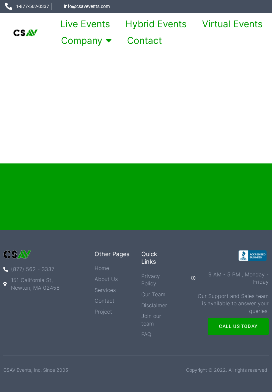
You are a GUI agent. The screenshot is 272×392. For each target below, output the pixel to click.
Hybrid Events (156, 24)
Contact (144, 40)
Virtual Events (232, 24)
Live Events (85, 24)
